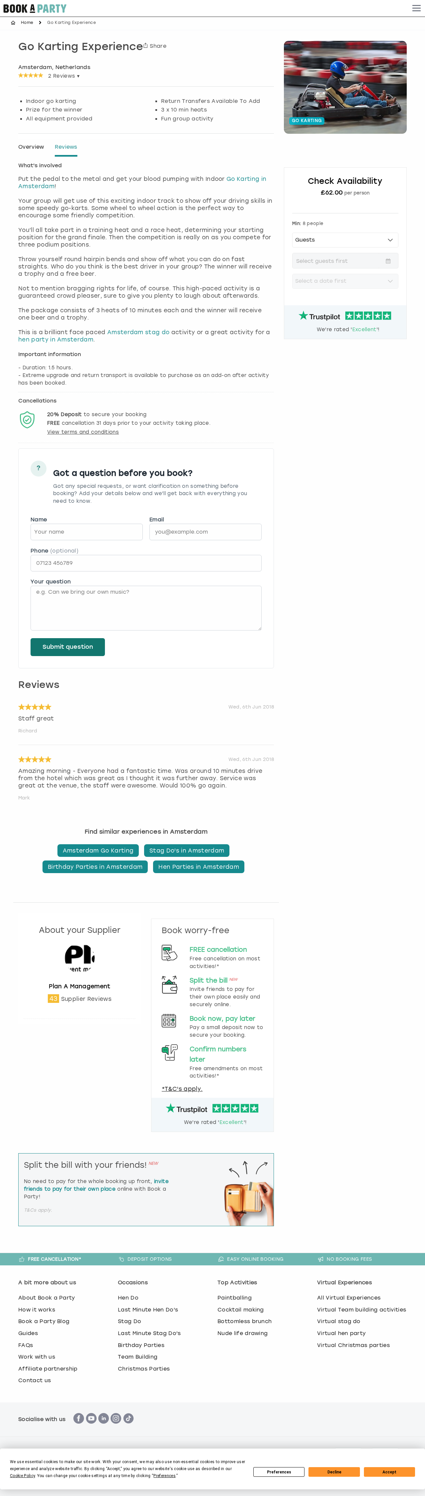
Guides (28, 1333)
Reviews (66, 147)
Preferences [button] (164, 1475)
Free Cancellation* (54, 1259)
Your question (51, 581)
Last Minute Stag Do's (149, 1333)
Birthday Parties (141, 1345)
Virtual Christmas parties (353, 1345)
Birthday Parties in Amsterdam (95, 866)
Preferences (279, 1472)
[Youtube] (91, 1427)
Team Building (137, 1357)
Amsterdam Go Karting (98, 850)
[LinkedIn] (103, 1427)
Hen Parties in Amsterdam (198, 866)
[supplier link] (80, 979)
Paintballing (234, 1298)
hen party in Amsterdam (55, 339)
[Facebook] (78, 1427)
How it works (36, 1310)
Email (156, 519)
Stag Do (129, 1321)
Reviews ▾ (64, 76)
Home (27, 22)
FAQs (25, 1345)
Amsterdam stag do (138, 332)
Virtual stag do (339, 1321)
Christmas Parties (144, 1369)
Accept (389, 1472)
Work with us (36, 1357)
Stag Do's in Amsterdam (186, 850)
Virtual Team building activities (361, 1310)
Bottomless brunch (244, 1321)
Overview (31, 147)
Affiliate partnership (48, 1369)
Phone (54, 551)
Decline (334, 1472)
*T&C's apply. (182, 1088)
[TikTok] (128, 1427)
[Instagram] (116, 1427)
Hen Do (128, 1298)
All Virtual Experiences (349, 1298)
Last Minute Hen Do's (148, 1310)
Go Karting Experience (80, 47)
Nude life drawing (242, 1333)
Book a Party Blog (43, 1321)
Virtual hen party (341, 1333)
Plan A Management (79, 986)
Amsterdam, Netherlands (54, 67)
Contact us (34, 1380)
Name (39, 519)
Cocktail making (240, 1310)
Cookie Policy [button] (22, 1475)
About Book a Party (46, 1298)
